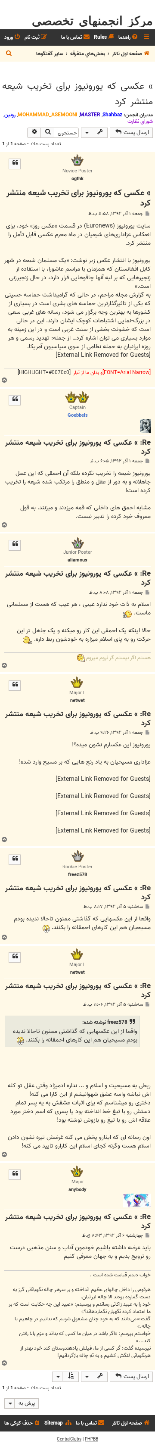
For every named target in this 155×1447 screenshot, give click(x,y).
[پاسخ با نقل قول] (15, 164)
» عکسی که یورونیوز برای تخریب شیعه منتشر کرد (77, 93)
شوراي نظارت (140, 121)
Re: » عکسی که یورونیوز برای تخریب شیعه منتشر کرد (78, 447)
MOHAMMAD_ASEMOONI (48, 115)
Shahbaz (112, 115)
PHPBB (91, 1439)
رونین (10, 115)
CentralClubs (69, 1439)
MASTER (90, 115)
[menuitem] (128, 38)
